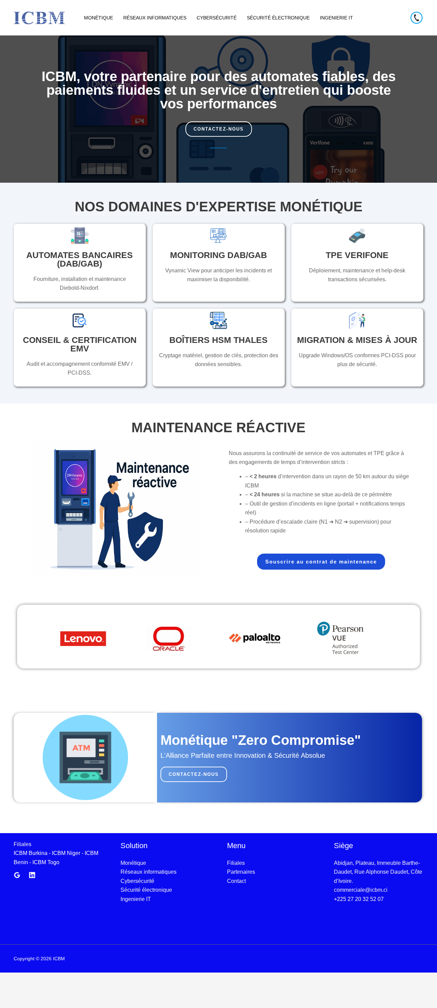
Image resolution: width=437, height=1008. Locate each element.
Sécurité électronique (278, 17)
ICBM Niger (66, 853)
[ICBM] (39, 17)
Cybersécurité (217, 17)
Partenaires (241, 872)
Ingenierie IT (336, 17)
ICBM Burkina (30, 853)
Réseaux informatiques (154, 17)
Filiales (236, 863)
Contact (236, 881)
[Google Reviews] (17, 875)
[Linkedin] (32, 875)
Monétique (98, 17)
